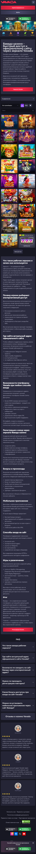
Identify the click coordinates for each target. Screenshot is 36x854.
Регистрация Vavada (18, 629)
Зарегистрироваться (18, 7)
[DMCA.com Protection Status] (26, 824)
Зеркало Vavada (18, 89)
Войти (18, 12)
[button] (2, 26)
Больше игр (18, 251)
